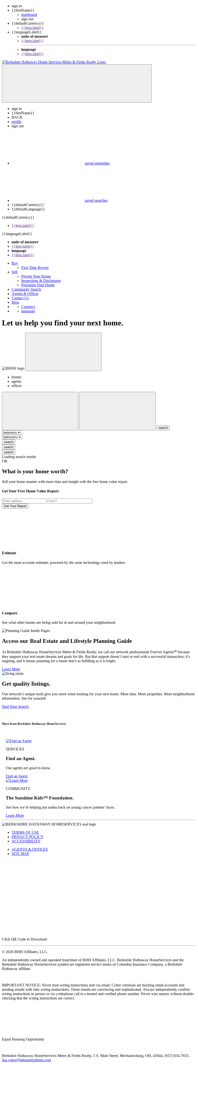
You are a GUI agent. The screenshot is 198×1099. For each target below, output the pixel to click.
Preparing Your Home (38, 285)
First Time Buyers (35, 268)
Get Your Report (15, 506)
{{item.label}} (32, 28)
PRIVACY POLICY (27, 837)
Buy (15, 263)
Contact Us (20, 298)
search (8, 442)
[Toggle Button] (77, 83)
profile (16, 122)
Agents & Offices (25, 294)
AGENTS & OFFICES (30, 849)
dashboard (29, 15)
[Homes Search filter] (117, 411)
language (28, 311)
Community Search (26, 289)
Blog (15, 302)
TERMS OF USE (25, 832)
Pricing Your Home (36, 276)
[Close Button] (40, 411)
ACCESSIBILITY (26, 841)
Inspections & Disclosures (41, 281)
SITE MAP (20, 854)
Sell (14, 272)
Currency (28, 307)
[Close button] (63, 352)
